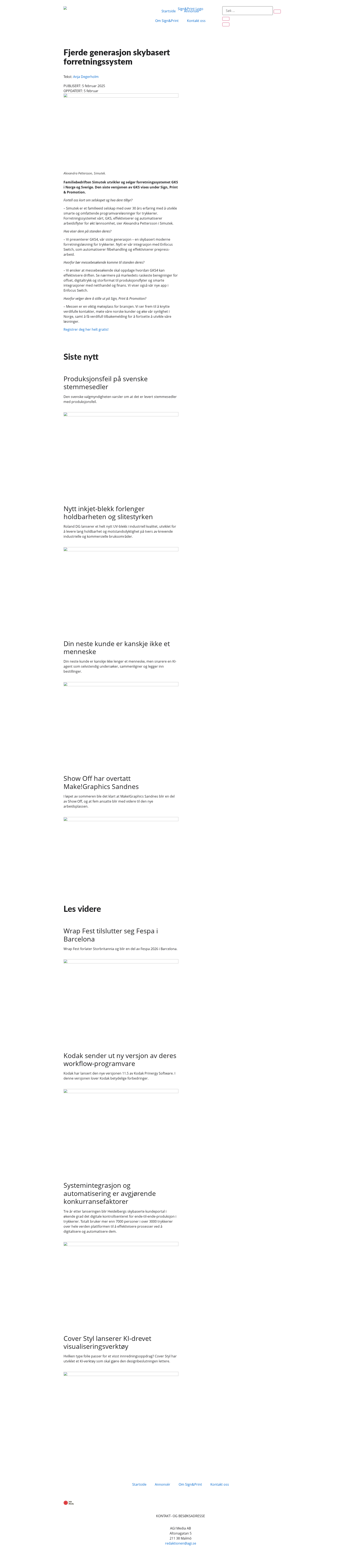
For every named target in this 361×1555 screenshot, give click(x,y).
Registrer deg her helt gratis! (86, 329)
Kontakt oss (196, 20)
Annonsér (192, 11)
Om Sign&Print (167, 20)
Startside (168, 11)
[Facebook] (69, 1465)
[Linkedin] (80, 1465)
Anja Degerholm (86, 76)
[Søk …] (247, 10)
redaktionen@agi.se (180, 1543)
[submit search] (277, 11)
